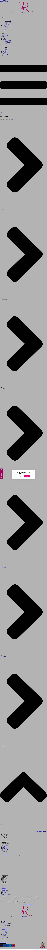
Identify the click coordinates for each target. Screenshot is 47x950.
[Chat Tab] (23, 474)
